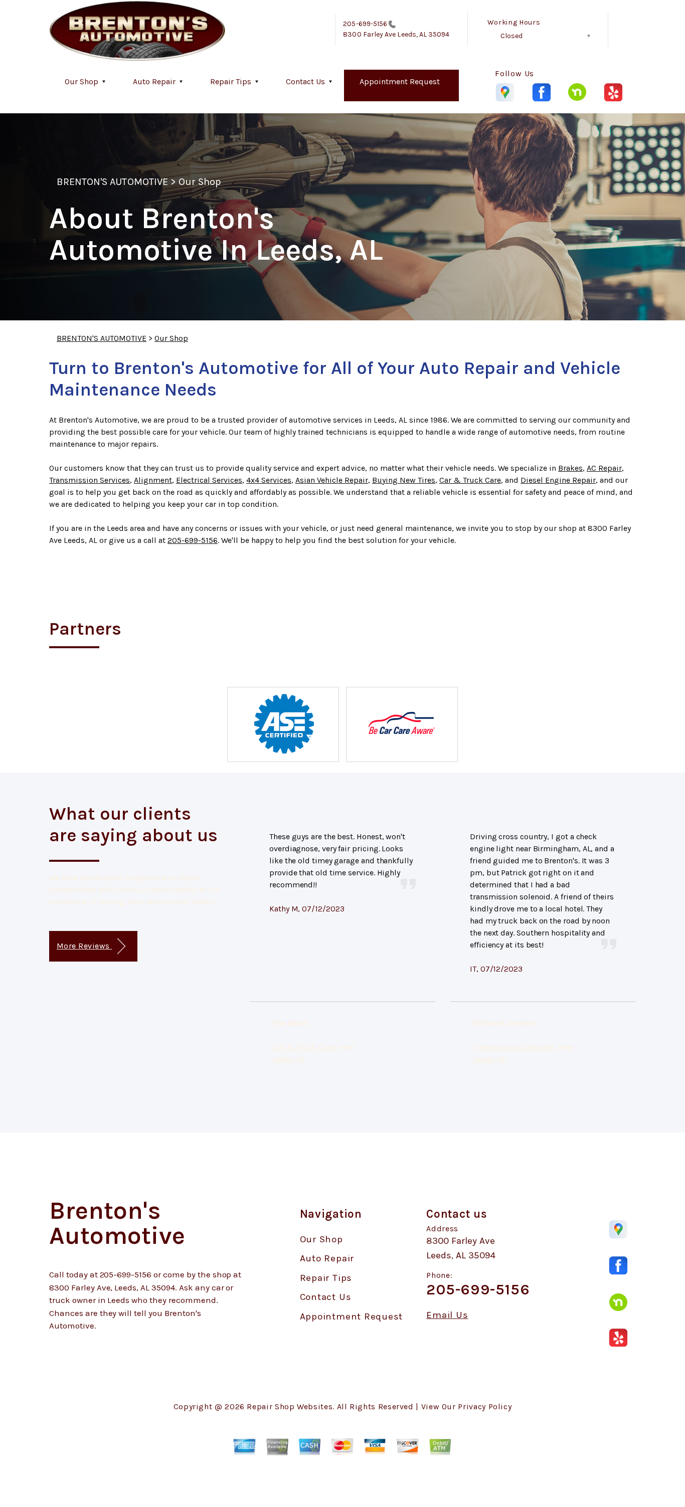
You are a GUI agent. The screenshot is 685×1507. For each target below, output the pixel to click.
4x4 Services (268, 480)
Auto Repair (154, 81)
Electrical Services (209, 480)
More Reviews (84, 946)
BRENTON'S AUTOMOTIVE (112, 181)
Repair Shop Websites (289, 1406)
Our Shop (81, 81)
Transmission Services (89, 480)
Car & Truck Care (470, 480)
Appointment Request (400, 81)
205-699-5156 (365, 24)
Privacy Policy (484, 1406)
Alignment (153, 480)
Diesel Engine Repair (558, 480)
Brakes (570, 468)
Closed (511, 36)
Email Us (447, 1315)
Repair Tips (230, 81)
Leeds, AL (289, 1059)
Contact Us (305, 81)
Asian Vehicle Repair (331, 480)
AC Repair (604, 468)
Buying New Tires (403, 480)
